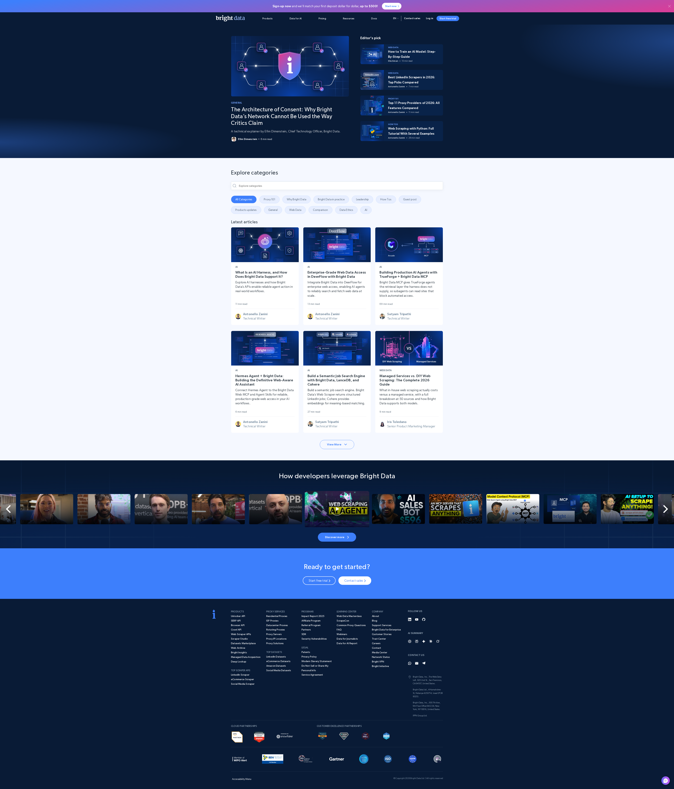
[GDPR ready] (412, 758)
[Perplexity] (416, 641)
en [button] (394, 18)
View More (334, 444)
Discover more (334, 537)
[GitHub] (423, 619)
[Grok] (437, 641)
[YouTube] (416, 619)
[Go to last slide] (33, 509)
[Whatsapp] (409, 663)
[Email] (416, 663)
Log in (429, 18)
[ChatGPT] (409, 641)
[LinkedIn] (409, 619)
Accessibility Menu (242, 779)
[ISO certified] (388, 758)
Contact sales (412, 18)
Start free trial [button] (448, 18)
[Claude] (430, 641)
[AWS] (237, 736)
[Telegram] (423, 663)
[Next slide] (640, 509)
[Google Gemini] (423, 641)
